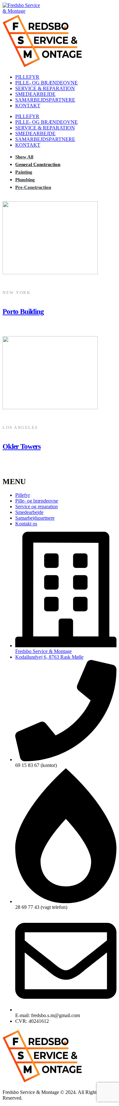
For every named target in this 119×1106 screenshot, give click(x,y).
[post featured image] (50, 272)
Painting (23, 172)
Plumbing (25, 179)
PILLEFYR (27, 77)
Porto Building (23, 311)
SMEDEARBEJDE (35, 94)
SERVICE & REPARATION (45, 88)
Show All (24, 156)
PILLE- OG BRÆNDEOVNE (46, 82)
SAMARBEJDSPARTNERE (45, 100)
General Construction (37, 164)
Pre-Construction (33, 187)
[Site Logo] (22, 11)
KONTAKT (27, 105)
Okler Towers (22, 446)
